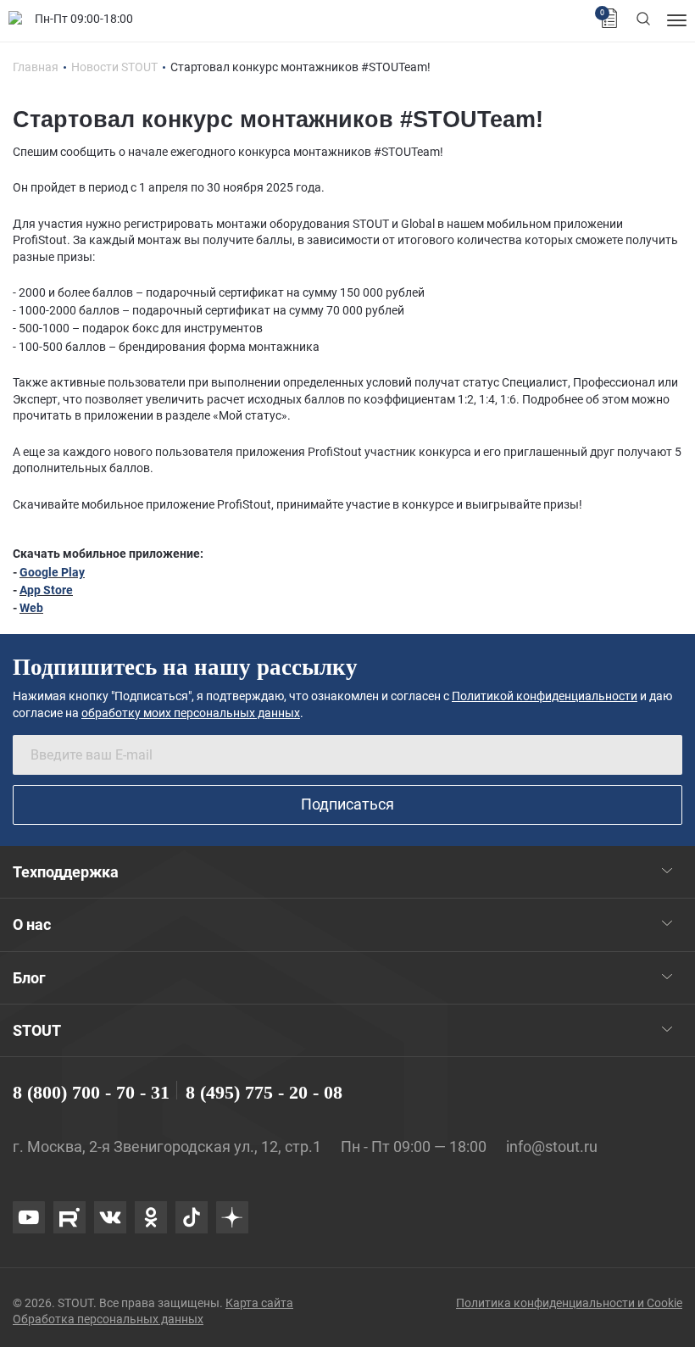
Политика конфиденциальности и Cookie (569, 1303)
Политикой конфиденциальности (544, 696)
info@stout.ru (552, 1146)
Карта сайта (259, 1303)
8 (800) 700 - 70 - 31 (91, 1092)
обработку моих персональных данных (190, 713)
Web (31, 608)
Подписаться (347, 804)
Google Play (52, 572)
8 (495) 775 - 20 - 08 (264, 1092)
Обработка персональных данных (108, 1319)
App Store (46, 590)
